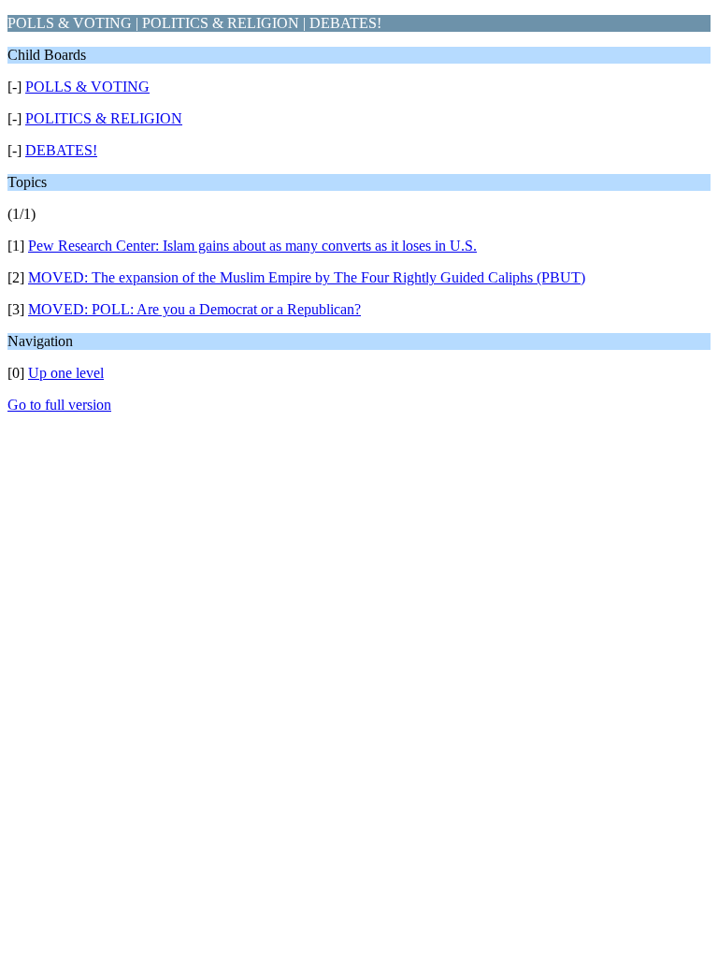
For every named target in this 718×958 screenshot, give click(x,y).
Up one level (66, 373)
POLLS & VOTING (87, 86)
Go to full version (59, 405)
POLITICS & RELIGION (103, 118)
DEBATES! (61, 150)
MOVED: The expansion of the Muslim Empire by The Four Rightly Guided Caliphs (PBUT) (306, 277)
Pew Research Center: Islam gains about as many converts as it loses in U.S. (252, 246)
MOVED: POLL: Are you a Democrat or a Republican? (194, 309)
